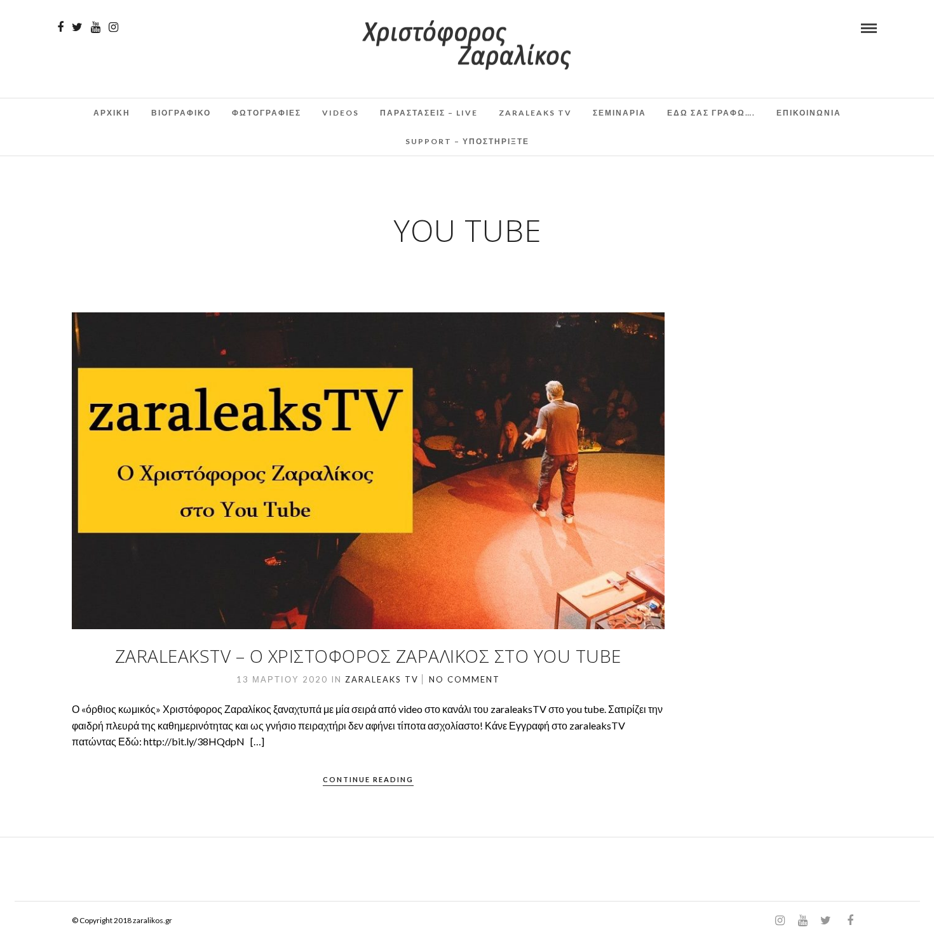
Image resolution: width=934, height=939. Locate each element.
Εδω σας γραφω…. (711, 112)
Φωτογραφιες (266, 112)
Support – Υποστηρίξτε (467, 141)
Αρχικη (111, 112)
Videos (340, 112)
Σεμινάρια (619, 112)
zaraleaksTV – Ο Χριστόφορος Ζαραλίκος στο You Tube (368, 656)
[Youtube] (95, 27)
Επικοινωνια (808, 112)
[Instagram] (113, 27)
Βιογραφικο (181, 112)
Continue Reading (368, 779)
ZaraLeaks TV (535, 112)
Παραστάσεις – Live (429, 112)
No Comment (464, 679)
